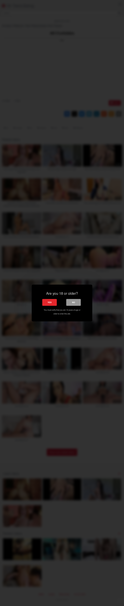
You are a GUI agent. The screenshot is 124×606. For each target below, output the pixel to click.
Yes (50, 302)
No (73, 302)
